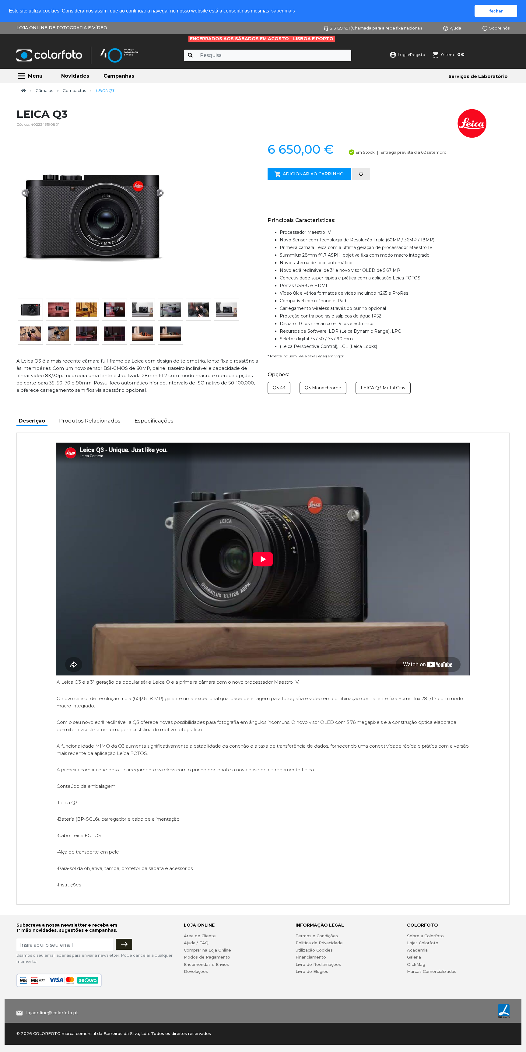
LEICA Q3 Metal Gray (383, 388)
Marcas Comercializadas (431, 971)
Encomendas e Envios (206, 964)
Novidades (75, 76)
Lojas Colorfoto (422, 942)
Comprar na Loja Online (207, 950)
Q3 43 (279, 388)
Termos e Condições (317, 935)
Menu (35, 76)
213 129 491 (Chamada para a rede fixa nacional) (376, 28)
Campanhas (118, 76)
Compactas (74, 90)
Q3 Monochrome (323, 388)
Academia (417, 950)
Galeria (414, 957)
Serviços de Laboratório (478, 76)
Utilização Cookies (314, 950)
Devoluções (196, 971)
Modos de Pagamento (207, 957)
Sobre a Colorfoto (425, 935)
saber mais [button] (283, 10)
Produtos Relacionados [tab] (90, 421)
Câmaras (44, 90)
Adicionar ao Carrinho (313, 174)
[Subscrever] (124, 944)
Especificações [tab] (154, 421)
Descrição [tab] (32, 421)
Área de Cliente (200, 935)
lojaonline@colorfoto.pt (52, 1012)
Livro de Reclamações (318, 964)
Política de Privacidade (319, 942)
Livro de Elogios (312, 971)
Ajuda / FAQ (196, 942)
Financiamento (311, 957)
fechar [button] (496, 11)
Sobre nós (499, 28)
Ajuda (455, 28)
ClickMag (416, 964)
